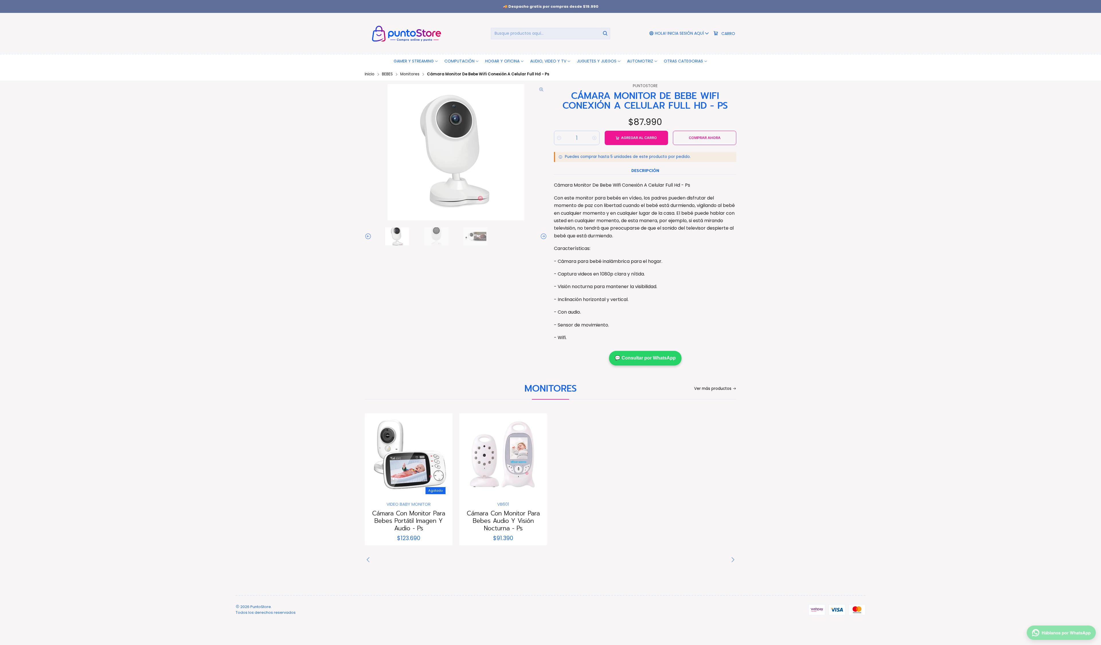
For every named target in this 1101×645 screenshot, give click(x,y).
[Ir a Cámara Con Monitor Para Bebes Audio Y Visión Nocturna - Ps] (503, 457)
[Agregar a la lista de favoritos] (375, 455)
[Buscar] (605, 33)
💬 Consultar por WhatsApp (645, 357)
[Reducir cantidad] (559, 138)
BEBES (387, 74)
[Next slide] (542, 236)
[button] (416, 61)
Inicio (369, 74)
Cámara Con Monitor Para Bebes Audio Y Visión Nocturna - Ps (503, 521)
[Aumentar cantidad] (594, 138)
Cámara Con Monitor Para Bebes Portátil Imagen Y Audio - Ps (408, 521)
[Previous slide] (369, 236)
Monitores (409, 74)
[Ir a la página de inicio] (405, 33)
